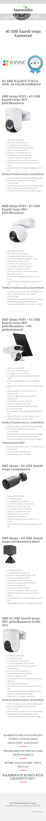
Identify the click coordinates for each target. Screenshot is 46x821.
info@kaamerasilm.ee (15, 806)
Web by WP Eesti (37, 812)
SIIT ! (32, 778)
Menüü (36, 17)
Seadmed (13, 17)
